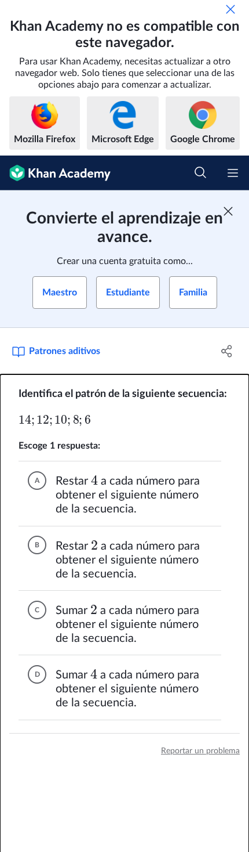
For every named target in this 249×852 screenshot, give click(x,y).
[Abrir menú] (233, 173)
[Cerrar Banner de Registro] (228, 211)
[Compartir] (227, 351)
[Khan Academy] (55, 173)
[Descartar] (230, 9)
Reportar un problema (200, 751)
